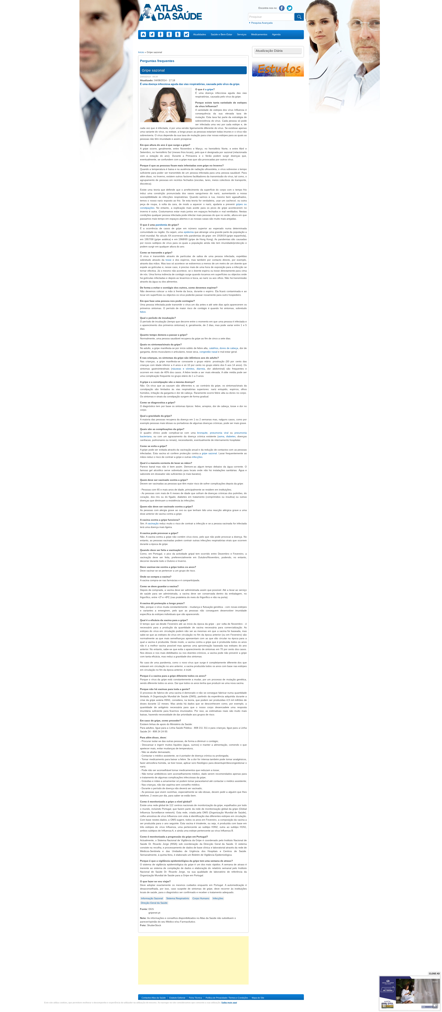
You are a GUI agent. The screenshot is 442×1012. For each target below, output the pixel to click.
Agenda (276, 34)
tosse (168, 259)
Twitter (290, 8)
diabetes (231, 436)
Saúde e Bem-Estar (221, 34)
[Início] (170, 12)
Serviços (241, 34)
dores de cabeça (229, 348)
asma (221, 436)
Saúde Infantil (152, 34)
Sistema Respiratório (177, 898)
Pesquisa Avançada (262, 22)
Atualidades (199, 34)
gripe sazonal (209, 453)
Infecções (218, 898)
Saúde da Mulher (160, 34)
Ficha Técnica (195, 998)
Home (143, 34)
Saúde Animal (186, 34)
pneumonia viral (219, 432)
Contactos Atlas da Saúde (154, 998)
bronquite (202, 432)
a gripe (209, 89)
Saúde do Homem (169, 34)
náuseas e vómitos (183, 368)
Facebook (282, 8)
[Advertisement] (193, 960)
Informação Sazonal (152, 898)
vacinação (153, 523)
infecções (197, 457)
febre (143, 311)
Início (141, 52)
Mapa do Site (258, 998)
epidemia (189, 232)
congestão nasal (208, 351)
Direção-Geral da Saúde (154, 902)
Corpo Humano (201, 898)
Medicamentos (259, 34)
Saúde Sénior (178, 34)
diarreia (201, 368)
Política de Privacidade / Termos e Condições (227, 998)
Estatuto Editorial (177, 998)
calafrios (213, 348)
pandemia (161, 224)
